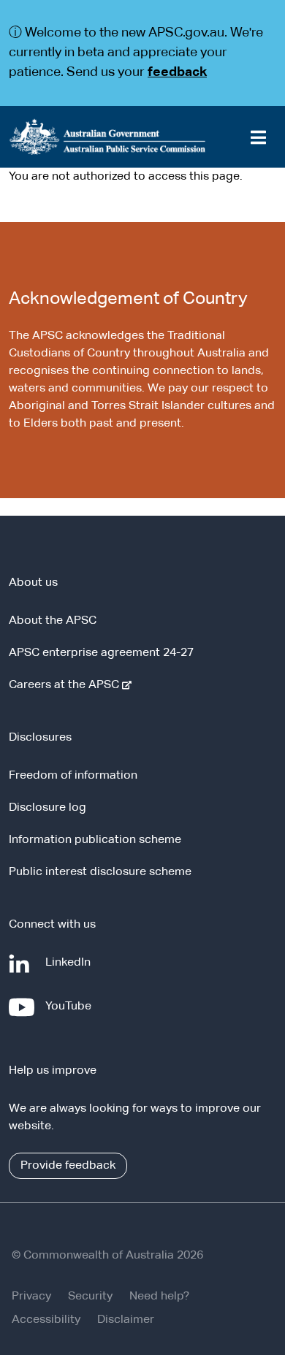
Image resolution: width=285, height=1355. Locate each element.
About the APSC (52, 621)
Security (90, 1296)
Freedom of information (73, 776)
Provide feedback (67, 1166)
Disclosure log (47, 808)
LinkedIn (70, 969)
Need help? (159, 1296)
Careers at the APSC (67, 685)
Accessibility (46, 1320)
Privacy (31, 1296)
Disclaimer (125, 1320)
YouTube (71, 1013)
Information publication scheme (95, 840)
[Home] (142, 136)
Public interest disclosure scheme (100, 872)
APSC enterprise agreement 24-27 (101, 653)
